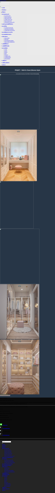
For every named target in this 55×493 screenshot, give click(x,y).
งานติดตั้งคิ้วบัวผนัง (5, 45)
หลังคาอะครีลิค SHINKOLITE (9, 42)
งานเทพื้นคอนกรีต (7, 57)
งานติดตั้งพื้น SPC (5, 43)
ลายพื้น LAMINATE (5, 62)
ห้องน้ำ (5, 53)
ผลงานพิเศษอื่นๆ (7, 58)
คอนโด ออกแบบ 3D (7, 18)
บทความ (3, 64)
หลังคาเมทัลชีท (7, 38)
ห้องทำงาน (6, 55)
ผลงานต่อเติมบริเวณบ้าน (6, 34)
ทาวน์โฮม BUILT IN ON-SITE (9, 30)
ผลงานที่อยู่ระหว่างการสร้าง (7, 32)
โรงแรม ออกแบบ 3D (8, 21)
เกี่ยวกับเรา (4, 9)
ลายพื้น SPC (4, 60)
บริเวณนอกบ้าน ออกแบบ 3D (9, 22)
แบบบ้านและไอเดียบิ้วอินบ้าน (7, 23)
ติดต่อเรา (4, 11)
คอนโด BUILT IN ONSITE (9, 29)
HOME (3, 7)
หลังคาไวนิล (6, 39)
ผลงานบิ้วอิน (4, 26)
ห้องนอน (5, 52)
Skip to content (3, 0)
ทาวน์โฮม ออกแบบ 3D (8, 19)
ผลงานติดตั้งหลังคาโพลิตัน (9, 40)
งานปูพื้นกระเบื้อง (7, 56)
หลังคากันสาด (4, 36)
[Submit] (2, 443)
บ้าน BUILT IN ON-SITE (8, 27)
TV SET (5, 49)
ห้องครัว (5, 51)
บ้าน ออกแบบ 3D (7, 15)
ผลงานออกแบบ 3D (5, 14)
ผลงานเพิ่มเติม (5, 48)
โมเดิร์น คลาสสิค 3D (7, 17)
